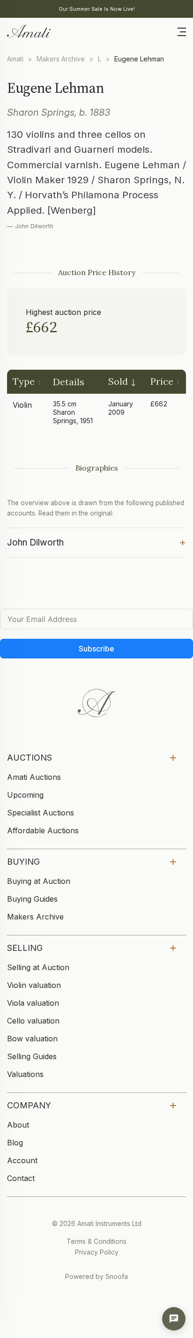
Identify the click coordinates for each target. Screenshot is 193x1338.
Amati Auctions (34, 777)
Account (22, 1160)
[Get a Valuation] (174, 1319)
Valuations (25, 1074)
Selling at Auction (38, 967)
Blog (15, 1142)
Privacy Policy (97, 1252)
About (18, 1124)
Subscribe (96, 648)
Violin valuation (34, 985)
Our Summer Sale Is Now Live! (97, 9)
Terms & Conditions (96, 1241)
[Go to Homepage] (28, 30)
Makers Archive (61, 59)
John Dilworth (96, 542)
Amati (15, 59)
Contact (21, 1178)
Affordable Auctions (43, 830)
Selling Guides (32, 1056)
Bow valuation (32, 1038)
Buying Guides (32, 899)
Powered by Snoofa (96, 1276)
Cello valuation (33, 1020)
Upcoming (25, 795)
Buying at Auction (38, 881)
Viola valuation (33, 1003)
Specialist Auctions (40, 812)
